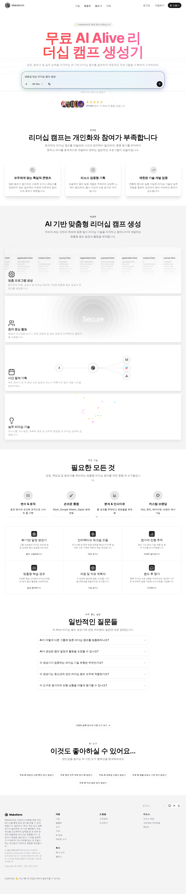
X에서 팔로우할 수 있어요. (48, 878)
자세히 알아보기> (152, 554)
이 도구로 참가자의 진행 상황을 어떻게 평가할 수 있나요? (73, 685)
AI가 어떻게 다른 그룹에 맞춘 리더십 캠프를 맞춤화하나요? (74, 640)
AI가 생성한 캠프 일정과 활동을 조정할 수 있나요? (69, 651)
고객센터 (104, 818)
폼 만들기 (175, 5)
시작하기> (152, 588)
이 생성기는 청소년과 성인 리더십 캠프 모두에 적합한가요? (74, 674)
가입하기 (159, 5)
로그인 (146, 5)
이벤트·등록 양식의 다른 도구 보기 (93, 725)
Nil (25, 878)
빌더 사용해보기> (34, 554)
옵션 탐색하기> (34, 588)
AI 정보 (59, 835)
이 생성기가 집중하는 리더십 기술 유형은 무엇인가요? (71, 662)
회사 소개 (60, 852)
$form (146, 827)
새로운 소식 (61, 839)
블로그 (98, 5)
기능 (77, 5)
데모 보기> (93, 554)
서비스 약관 (148, 818)
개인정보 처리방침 (151, 823)
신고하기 (104, 823)
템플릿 (87, 5)
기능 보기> (93, 588)
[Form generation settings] (49, 84)
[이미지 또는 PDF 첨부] (26, 84)
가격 (108, 5)
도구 (58, 827)
